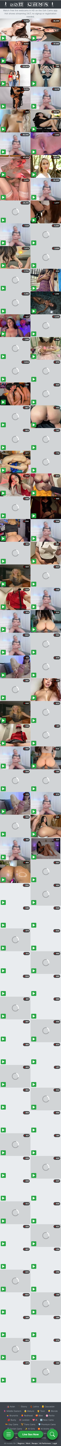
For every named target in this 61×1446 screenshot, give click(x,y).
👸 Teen (41, 1411)
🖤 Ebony (22, 1406)
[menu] (8, 1434)
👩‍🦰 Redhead (27, 1415)
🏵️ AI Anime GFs (46, 1428)
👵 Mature (29, 1411)
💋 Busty (12, 1420)
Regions (21, 1443)
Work (28, 1443)
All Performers (45, 1443)
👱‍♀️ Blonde (53, 1411)
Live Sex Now (30, 1434)
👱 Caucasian (48, 1406)
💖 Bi (34, 1420)
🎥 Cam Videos (46, 1433)
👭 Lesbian (24, 1420)
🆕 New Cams (47, 1420)
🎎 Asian (11, 1406)
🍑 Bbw (39, 1415)
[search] (52, 1434)
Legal (55, 1443)
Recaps (35, 1443)
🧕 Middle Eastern (12, 1411)
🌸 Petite (50, 1415)
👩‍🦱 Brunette (12, 1415)
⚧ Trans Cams (28, 1424)
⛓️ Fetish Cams (14, 1428)
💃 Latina (34, 1406)
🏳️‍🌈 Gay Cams (11, 1424)
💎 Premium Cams (47, 1424)
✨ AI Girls (30, 1428)
